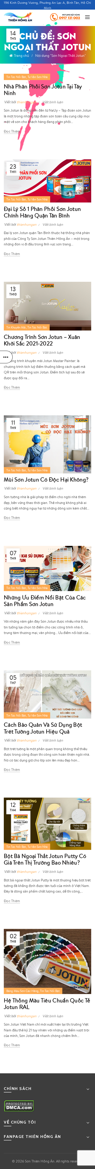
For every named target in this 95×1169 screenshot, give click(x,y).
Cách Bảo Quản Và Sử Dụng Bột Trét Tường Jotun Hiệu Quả (43, 728)
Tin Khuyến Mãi (16, 327)
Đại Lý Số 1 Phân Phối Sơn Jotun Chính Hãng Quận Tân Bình (42, 212)
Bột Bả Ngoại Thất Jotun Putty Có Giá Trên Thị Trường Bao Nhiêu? (45, 859)
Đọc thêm (12, 131)
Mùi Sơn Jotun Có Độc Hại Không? (46, 479)
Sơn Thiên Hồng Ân (39, 1161)
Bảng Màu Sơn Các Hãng (22, 991)
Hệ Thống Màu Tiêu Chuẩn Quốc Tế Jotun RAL (47, 1003)
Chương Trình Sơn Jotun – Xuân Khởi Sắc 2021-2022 (42, 340)
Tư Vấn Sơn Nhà (38, 77)
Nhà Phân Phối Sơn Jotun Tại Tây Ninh (43, 89)
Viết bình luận (52, 102)
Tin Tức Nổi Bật (16, 77)
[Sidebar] (6, 357)
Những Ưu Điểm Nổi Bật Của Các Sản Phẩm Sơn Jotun (45, 600)
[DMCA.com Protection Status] (19, 1105)
